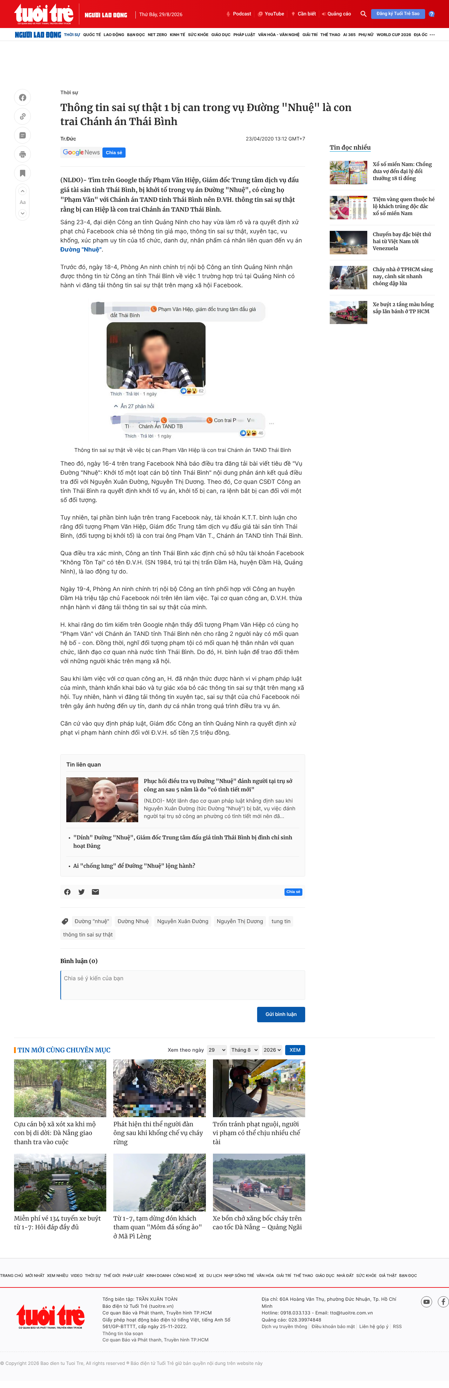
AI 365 (349, 34)
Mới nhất (35, 1275)
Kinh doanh (158, 1275)
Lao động (114, 34)
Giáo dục (221, 34)
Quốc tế (92, 34)
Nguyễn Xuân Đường (182, 921)
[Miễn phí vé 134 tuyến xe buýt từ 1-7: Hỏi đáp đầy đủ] (60, 1182)
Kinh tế (177, 34)
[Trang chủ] (38, 35)
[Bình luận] (22, 136)
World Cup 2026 (394, 34)
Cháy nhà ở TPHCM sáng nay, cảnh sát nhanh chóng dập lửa (403, 276)
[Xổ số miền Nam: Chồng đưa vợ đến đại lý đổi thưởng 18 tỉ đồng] (348, 172)
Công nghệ (185, 1275)
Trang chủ (11, 1275)
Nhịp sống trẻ (239, 1275)
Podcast (242, 14)
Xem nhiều (57, 1275)
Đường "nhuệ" (92, 921)
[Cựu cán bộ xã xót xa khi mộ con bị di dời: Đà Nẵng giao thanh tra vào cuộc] (60, 1088)
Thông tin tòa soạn (122, 1334)
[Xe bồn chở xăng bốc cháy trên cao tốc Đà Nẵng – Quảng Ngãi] (259, 1182)
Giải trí (309, 34)
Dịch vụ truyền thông (284, 1326)
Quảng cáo (339, 14)
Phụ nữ (366, 34)
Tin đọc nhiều (350, 147)
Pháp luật (244, 34)
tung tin (281, 921)
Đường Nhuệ (133, 921)
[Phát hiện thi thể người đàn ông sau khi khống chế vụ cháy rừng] (159, 1088)
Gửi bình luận (281, 1014)
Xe (201, 1275)
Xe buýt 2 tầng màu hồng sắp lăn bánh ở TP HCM (403, 308)
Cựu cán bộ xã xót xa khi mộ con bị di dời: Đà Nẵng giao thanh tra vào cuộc (55, 1133)
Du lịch (214, 1275)
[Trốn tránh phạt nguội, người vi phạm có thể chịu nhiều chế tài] (259, 1088)
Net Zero (157, 34)
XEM (295, 1050)
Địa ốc (421, 34)
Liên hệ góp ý (374, 1326)
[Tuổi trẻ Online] (51, 1316)
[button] (22, 191)
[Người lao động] (106, 14)
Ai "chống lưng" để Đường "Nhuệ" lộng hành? (134, 866)
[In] (22, 155)
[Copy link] (22, 117)
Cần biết (307, 14)
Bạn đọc (136, 34)
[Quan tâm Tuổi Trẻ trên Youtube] (426, 1301)
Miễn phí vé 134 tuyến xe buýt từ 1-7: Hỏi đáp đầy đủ (57, 1223)
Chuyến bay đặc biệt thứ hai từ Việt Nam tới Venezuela (402, 241)
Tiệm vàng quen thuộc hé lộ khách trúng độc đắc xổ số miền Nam (404, 206)
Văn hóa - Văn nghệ (279, 34)
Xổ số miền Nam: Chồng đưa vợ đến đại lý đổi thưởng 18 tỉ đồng (402, 171)
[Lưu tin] (22, 174)
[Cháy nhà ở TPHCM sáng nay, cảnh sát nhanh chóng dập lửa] (348, 277)
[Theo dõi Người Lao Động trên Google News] (81, 152)
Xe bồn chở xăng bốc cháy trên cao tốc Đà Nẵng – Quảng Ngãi (257, 1223)
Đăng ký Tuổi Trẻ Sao (398, 13)
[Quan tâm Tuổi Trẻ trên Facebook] (443, 1301)
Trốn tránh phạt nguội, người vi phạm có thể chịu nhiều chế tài (256, 1133)
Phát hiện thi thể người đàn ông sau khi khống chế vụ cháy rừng (158, 1133)
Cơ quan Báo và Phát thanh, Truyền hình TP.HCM (155, 1340)
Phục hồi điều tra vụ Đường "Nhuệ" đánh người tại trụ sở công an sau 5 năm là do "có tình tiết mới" (218, 785)
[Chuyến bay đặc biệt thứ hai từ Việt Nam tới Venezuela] (348, 242)
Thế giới (111, 1275)
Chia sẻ (114, 152)
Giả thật (388, 1275)
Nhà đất (345, 1275)
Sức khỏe (198, 34)
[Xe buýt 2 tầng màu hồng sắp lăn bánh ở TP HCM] (348, 312)
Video (76, 1275)
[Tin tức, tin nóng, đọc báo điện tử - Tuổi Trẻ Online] (49, 14)
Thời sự (72, 34)
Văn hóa (265, 1275)
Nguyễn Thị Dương (240, 921)
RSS (397, 1326)
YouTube (274, 14)
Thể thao (330, 34)
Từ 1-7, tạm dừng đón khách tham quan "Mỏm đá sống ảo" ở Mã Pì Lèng (157, 1227)
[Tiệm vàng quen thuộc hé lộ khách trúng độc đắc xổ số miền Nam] (348, 207)
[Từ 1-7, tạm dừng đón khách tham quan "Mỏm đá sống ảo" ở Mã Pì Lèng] (159, 1182)
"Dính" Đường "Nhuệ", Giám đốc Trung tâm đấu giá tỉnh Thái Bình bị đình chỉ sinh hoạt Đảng (182, 842)
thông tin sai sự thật (88, 934)
